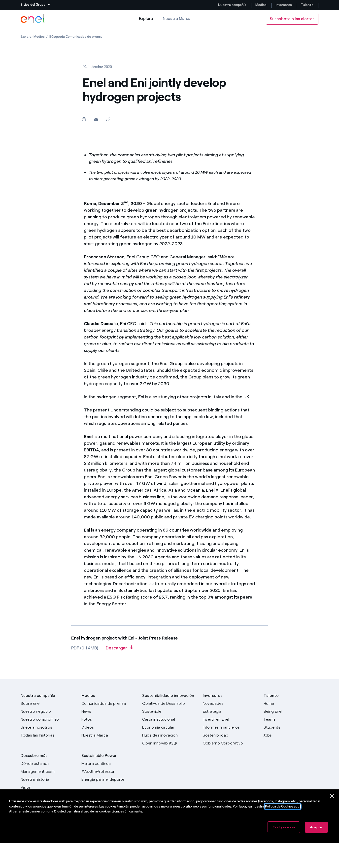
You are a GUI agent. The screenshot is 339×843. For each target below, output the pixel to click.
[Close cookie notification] (332, 796)
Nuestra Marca (176, 18)
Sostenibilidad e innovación (168, 695)
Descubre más (34, 755)
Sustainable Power (99, 755)
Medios (261, 5)
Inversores (284, 5)
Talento (307, 5)
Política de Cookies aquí (282, 806)
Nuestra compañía (232, 5)
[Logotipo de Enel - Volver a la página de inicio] (33, 18)
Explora (146, 21)
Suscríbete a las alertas (292, 18)
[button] (36, 5)
